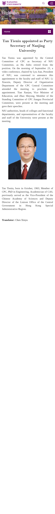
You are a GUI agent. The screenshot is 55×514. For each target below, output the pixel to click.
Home (6, 18)
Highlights (14, 18)
